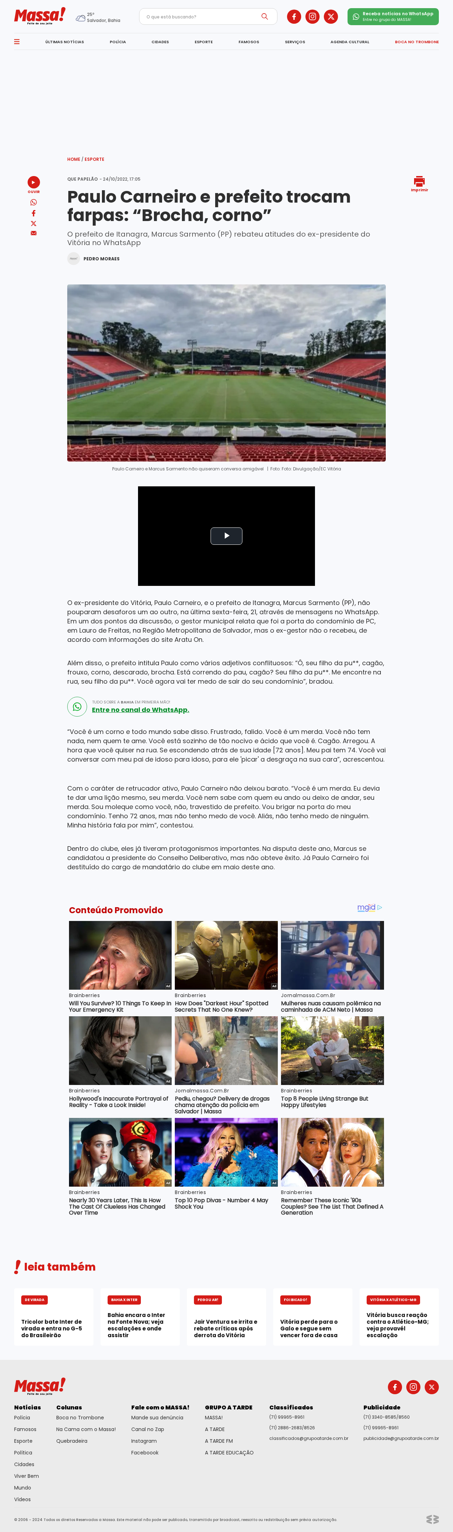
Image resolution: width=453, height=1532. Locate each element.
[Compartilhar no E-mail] (34, 233)
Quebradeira (71, 1441)
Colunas (69, 1407)
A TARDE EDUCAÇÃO (229, 1452)
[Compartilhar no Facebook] (33, 214)
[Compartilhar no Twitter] (33, 224)
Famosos (25, 1429)
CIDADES (160, 42)
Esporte (94, 159)
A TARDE (215, 1429)
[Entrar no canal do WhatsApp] (77, 707)
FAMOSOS (249, 42)
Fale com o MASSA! (160, 1407)
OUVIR (34, 191)
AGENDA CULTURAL (350, 42)
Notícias (27, 1407)
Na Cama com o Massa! (86, 1429)
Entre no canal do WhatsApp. (140, 710)
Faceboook (145, 1452)
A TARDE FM (219, 1441)
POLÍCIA (118, 42)
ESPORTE (204, 42)
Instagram (144, 1441)
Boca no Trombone (80, 1417)
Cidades (24, 1464)
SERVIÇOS (295, 42)
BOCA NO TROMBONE (417, 42)
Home (75, 159)
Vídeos (22, 1499)
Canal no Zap (147, 1429)
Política (23, 1452)
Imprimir (419, 189)
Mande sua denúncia (157, 1417)
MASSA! (214, 1417)
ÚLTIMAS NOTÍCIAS (64, 42)
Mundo (22, 1487)
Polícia (22, 1417)
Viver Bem (26, 1476)
